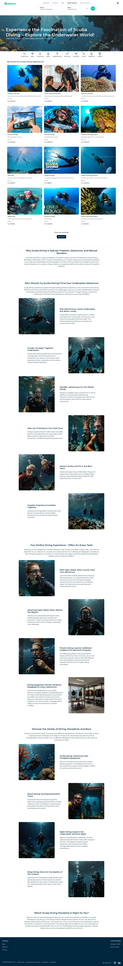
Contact (4, 949)
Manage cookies (115, 944)
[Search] (93, 8)
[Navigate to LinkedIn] (119, 963)
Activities (46, 3)
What (69, 7)
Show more (61, 236)
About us (4, 947)
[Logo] (10, 7)
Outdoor (55, 3)
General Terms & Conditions (33, 962)
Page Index (53, 962)
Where (42, 7)
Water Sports (72, 3)
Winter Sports (85, 3)
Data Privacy (20, 962)
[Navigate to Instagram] (114, 963)
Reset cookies (115, 947)
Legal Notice (45, 962)
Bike (62, 3)
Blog (3, 944)
